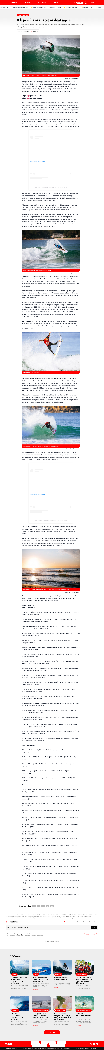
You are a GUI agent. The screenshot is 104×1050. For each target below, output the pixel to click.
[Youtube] (94, 1044)
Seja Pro (79, 2)
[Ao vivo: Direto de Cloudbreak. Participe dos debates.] (19, 976)
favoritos (28, 2)
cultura (56, 2)
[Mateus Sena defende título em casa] (84, 1012)
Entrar (92, 3)
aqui (28, 96)
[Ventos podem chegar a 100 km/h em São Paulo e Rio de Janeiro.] (62, 1012)
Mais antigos (93, 922)
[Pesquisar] (72, 2)
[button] (34, 906)
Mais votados (68, 922)
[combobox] (68, 3)
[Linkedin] (97, 1044)
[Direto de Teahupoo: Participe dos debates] (19, 1012)
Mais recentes (81, 922)
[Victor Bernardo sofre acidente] (62, 976)
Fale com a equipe (91, 934)
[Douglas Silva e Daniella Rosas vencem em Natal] (41, 1012)
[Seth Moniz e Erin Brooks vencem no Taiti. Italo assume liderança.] (84, 976)
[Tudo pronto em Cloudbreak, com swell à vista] (41, 976)
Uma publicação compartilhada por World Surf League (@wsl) (51, 187)
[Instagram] (90, 1044)
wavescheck (42, 2)
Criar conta (86, 2)
